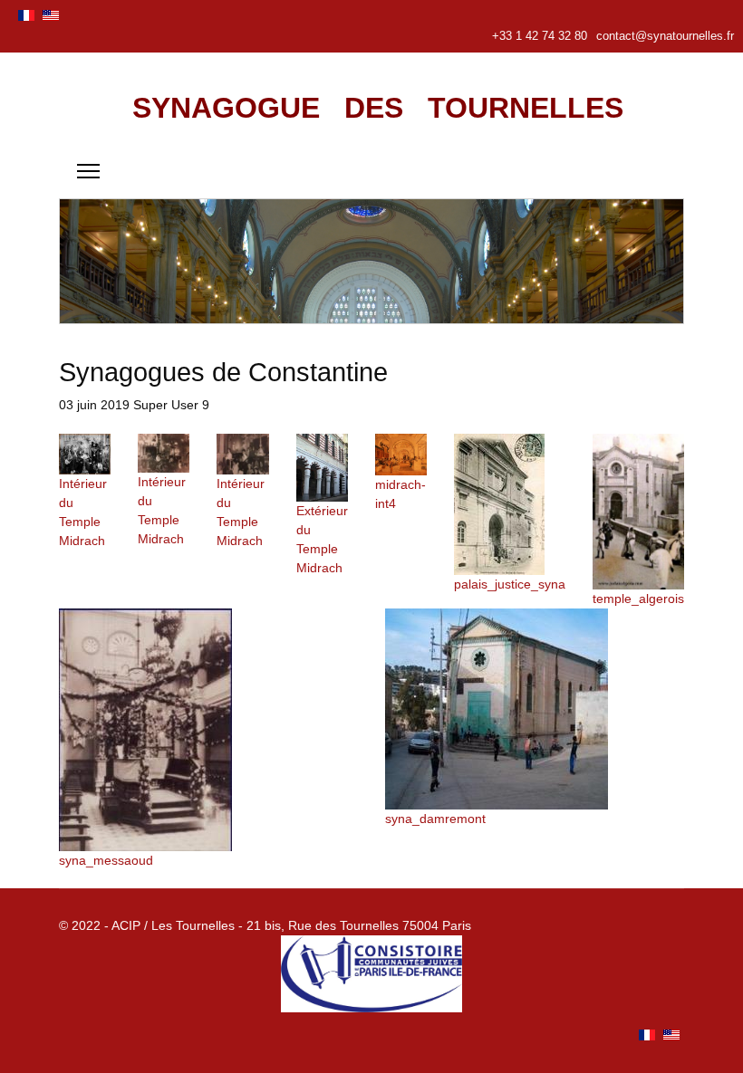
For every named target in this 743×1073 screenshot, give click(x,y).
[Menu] (88, 171)
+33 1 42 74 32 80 (539, 36)
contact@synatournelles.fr (665, 36)
